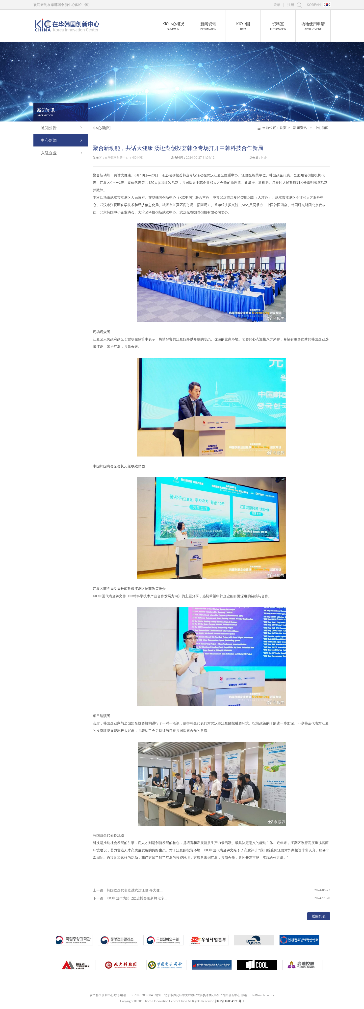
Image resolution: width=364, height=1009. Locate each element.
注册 (290, 4)
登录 (276, 4)
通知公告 (49, 127)
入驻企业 (49, 153)
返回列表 (319, 916)
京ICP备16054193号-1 (229, 1001)
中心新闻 (49, 140)
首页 (283, 127)
